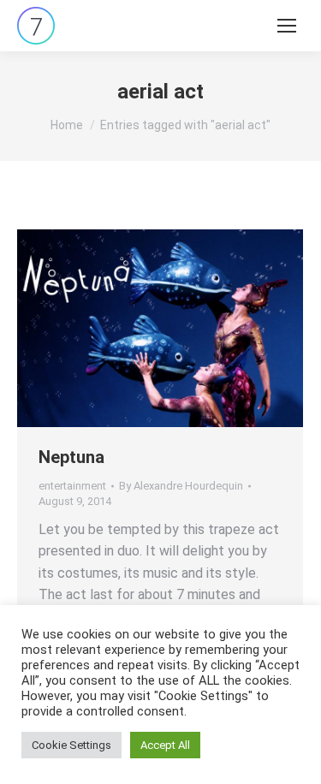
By (181, 485)
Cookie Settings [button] (71, 745)
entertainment (72, 485)
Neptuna (71, 457)
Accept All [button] (165, 745)
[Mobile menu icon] (287, 26)
